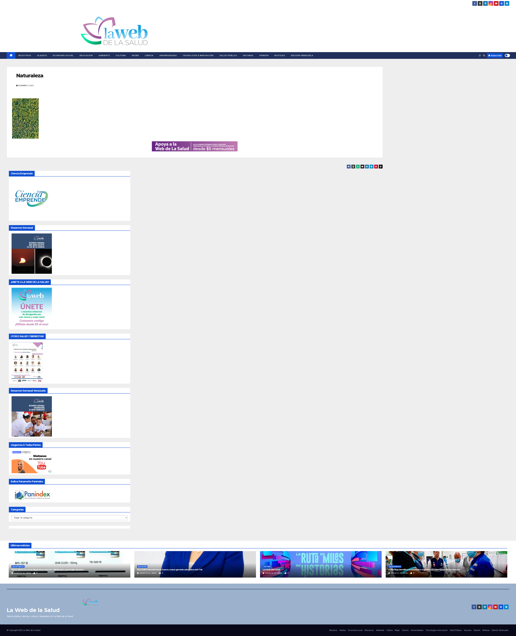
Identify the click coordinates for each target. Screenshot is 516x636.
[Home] (11, 55)
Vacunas (248, 55)
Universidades (168, 55)
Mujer (135, 55)
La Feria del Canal (271, 569)
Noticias (279, 55)
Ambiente (104, 55)
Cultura (121, 55)
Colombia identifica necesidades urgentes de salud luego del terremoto (424, 569)
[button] (484, 55)
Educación (142, 566)
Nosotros (24, 55)
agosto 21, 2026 (22, 573)
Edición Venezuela (302, 55)
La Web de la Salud (33, 610)
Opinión (264, 55)
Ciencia (149, 55)
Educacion (86, 55)
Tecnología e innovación (198, 55)
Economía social (63, 55)
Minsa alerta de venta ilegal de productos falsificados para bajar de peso (47, 569)
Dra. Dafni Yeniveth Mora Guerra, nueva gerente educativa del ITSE (169, 569)
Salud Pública (228, 55)
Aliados (42, 55)
